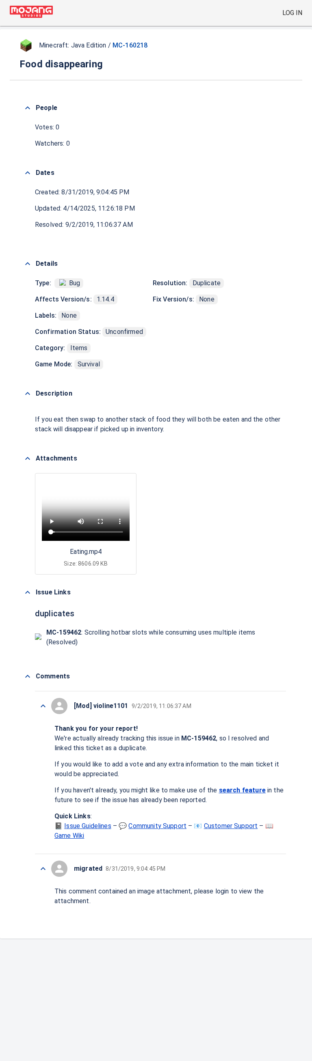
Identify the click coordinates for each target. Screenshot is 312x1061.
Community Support (157, 826)
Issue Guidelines (87, 826)
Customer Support (231, 826)
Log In (292, 13)
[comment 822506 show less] (43, 869)
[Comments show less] (28, 676)
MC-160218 (130, 45)
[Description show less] (28, 393)
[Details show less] (28, 264)
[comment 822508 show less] (43, 706)
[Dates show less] (28, 173)
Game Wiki (69, 835)
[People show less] (28, 108)
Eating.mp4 (86, 551)
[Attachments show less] (28, 458)
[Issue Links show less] (28, 592)
